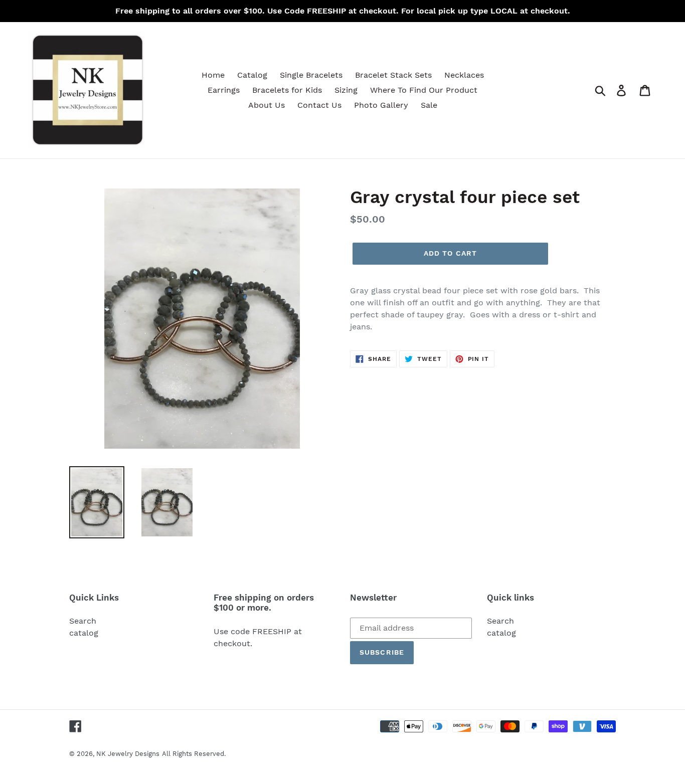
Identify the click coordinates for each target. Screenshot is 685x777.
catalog (83, 633)
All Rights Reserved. (194, 753)
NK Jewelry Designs (127, 753)
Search (82, 621)
